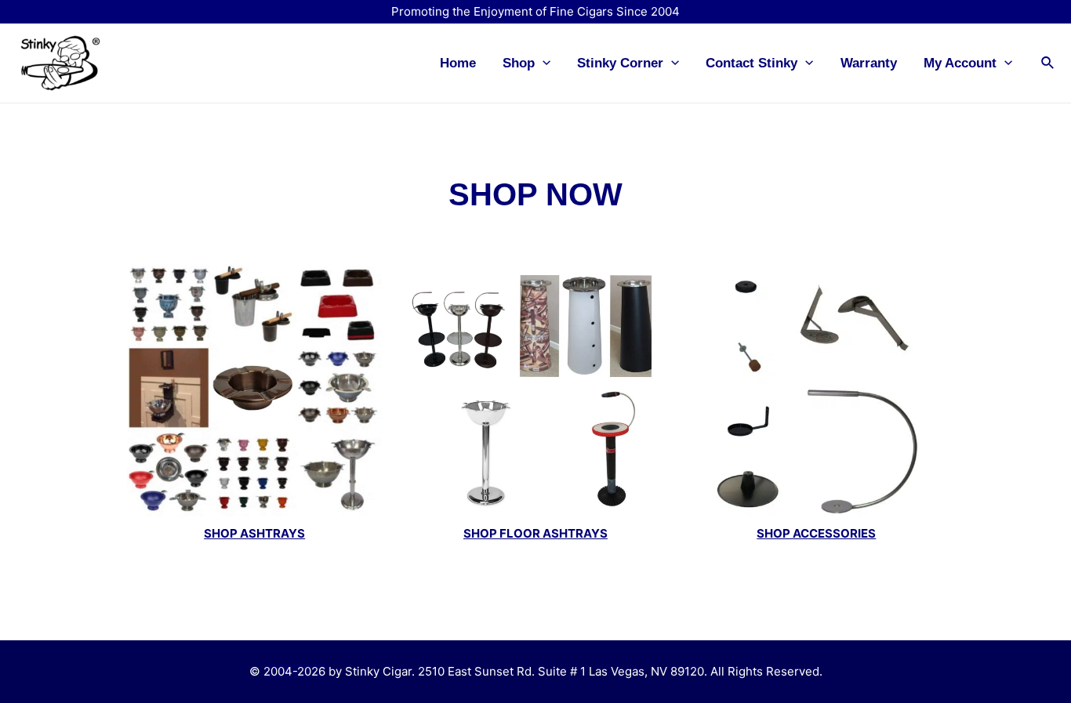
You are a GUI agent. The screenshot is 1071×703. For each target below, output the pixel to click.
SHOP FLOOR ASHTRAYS (535, 533)
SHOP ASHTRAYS (254, 533)
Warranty (868, 63)
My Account (960, 63)
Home (458, 63)
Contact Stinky (751, 63)
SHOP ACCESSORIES (816, 533)
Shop (519, 63)
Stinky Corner (620, 63)
